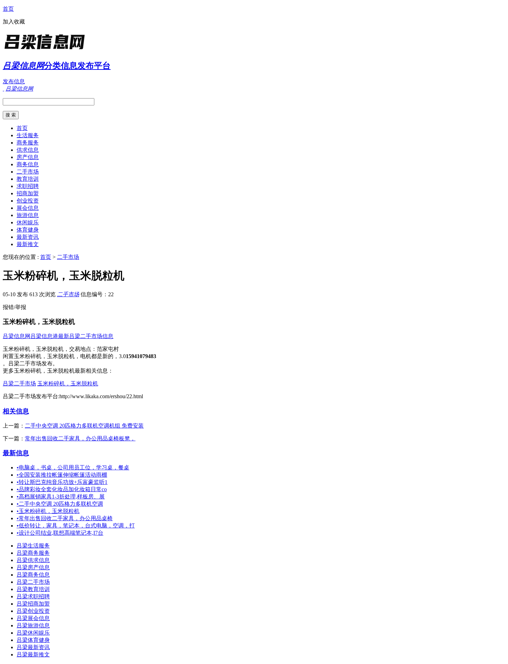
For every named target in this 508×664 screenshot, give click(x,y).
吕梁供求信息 (33, 560)
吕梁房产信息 (33, 567)
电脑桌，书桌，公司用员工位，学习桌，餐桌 (73, 467)
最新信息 (16, 453)
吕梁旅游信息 (33, 625)
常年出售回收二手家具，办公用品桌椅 (65, 518)
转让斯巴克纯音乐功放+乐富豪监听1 (62, 482)
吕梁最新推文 (33, 654)
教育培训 (28, 179)
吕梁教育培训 (33, 589)
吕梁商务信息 (33, 575)
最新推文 (28, 244)
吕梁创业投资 (33, 611)
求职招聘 (28, 186)
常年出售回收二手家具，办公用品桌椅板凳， (80, 438)
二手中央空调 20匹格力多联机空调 (60, 504)
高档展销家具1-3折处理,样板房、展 (61, 496)
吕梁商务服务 (33, 553)
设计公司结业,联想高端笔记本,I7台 (60, 533)
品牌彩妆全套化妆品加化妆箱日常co (62, 489)
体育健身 (28, 230)
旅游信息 (28, 215)
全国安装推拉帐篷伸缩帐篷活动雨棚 (62, 475)
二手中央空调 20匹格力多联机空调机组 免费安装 (84, 426)
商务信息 (28, 164)
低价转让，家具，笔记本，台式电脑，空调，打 (76, 526)
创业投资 (28, 201)
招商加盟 (28, 193)
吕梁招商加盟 (33, 604)
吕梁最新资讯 (33, 647)
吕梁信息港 (44, 336)
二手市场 (28, 172)
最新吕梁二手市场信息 (85, 336)
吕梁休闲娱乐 (33, 633)
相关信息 (16, 411)
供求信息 (28, 150)
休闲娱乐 (28, 222)
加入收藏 (14, 22)
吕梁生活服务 (33, 546)
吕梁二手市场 (19, 383)
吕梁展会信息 (33, 618)
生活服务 (28, 135)
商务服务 (28, 143)
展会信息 (28, 208)
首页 (8, 9)
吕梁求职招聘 (33, 596)
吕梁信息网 (16, 336)
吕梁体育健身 (33, 640)
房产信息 (28, 157)
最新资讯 (28, 237)
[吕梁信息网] (46, 50)
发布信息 (14, 81)
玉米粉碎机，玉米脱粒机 (67, 383)
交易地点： (83, 349)
